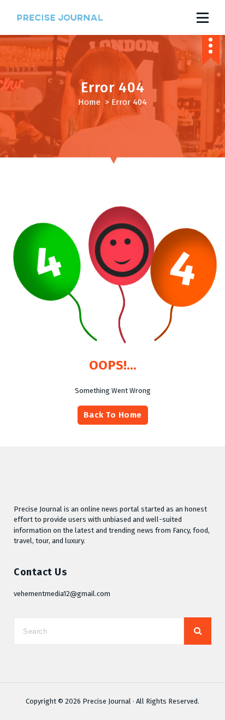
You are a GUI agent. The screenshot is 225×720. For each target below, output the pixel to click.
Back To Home (113, 415)
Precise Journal (106, 701)
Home (89, 102)
